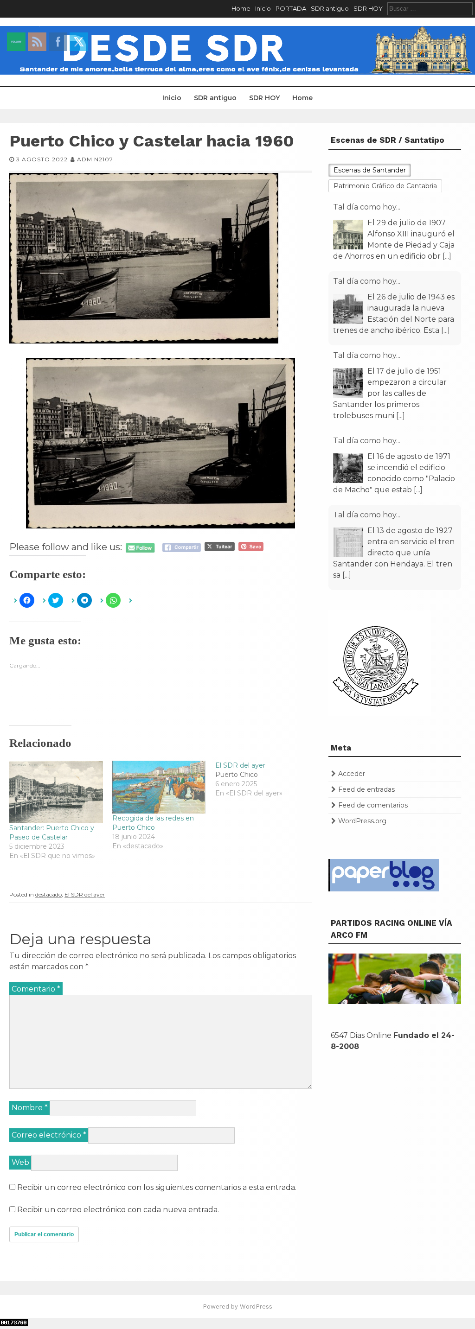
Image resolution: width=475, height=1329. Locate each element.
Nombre (30, 1107)
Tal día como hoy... (366, 207)
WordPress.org (362, 821)
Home (240, 8)
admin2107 (95, 159)
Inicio (263, 8)
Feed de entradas (366, 789)
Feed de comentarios (373, 805)
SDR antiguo (330, 8)
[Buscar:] (430, 8)
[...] (447, 256)
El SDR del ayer (84, 894)
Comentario (36, 989)
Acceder (351, 773)
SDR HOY (368, 8)
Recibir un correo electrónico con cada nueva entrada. (118, 1209)
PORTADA (291, 8)
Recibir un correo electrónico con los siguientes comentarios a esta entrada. (156, 1187)
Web (20, 1162)
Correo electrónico (49, 1135)
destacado (48, 894)
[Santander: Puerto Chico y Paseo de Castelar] (56, 792)
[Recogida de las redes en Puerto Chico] (159, 787)
